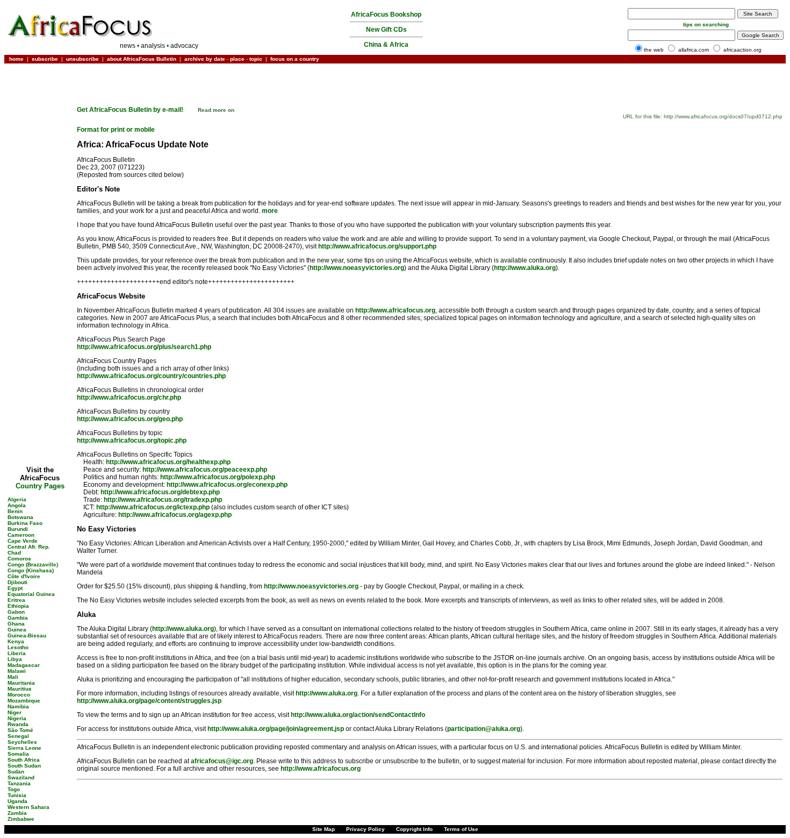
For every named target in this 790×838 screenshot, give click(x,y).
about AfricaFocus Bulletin (141, 59)
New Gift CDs (386, 29)
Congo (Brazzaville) (33, 564)
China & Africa (386, 44)
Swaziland (21, 777)
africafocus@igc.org (222, 761)
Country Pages (40, 486)
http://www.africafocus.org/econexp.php (227, 484)
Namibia (18, 706)
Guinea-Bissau (27, 635)
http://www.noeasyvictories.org (357, 268)
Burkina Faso (25, 523)
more (270, 211)
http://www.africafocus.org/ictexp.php (153, 507)
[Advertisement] (40, 98)
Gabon (16, 612)
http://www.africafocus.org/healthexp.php (168, 462)
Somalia (18, 754)
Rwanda (18, 724)
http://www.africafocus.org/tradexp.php (163, 499)
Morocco (19, 695)
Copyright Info (414, 829)
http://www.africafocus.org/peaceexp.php (204, 469)
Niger (14, 712)
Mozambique (24, 701)
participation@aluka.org (483, 729)
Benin (15, 511)
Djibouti (17, 582)
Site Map (323, 829)
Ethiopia (18, 606)
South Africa (24, 760)
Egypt (15, 588)
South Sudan (24, 766)
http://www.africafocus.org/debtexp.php (160, 492)
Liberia (17, 653)
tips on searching (706, 24)
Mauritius (20, 689)
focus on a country (294, 59)
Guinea (17, 630)
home (16, 59)
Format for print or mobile (116, 129)
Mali (13, 677)
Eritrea (16, 600)
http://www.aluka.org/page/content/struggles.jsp (149, 701)
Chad (14, 553)
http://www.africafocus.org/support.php (377, 246)
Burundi (18, 529)
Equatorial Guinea (31, 594)
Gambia (18, 618)
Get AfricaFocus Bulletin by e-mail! (131, 109)
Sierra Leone (24, 748)
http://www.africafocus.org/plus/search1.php (144, 347)
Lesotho (18, 647)
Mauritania (21, 683)
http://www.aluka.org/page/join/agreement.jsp (275, 729)
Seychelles (22, 742)
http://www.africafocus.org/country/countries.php (151, 376)
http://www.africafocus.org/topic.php (131, 440)
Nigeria (17, 718)
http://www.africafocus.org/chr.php (129, 397)
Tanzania (19, 783)
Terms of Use (461, 829)
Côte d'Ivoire (24, 576)
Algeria (17, 499)
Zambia (17, 813)
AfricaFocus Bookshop (386, 14)
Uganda (17, 801)
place (237, 59)
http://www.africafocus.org (395, 310)
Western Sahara (28, 807)
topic (255, 59)
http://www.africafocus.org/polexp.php (217, 477)
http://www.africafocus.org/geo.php (130, 419)
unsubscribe (82, 59)
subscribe (45, 59)
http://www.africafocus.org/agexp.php (175, 515)
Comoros (19, 559)
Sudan (16, 772)
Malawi (17, 671)
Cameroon (21, 535)
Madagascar (24, 665)
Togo (14, 789)
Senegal (18, 736)
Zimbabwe (21, 819)
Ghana (16, 624)
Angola (17, 505)
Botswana (20, 517)
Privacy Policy (365, 829)
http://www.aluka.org (525, 268)
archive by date (204, 59)
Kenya (16, 641)
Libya (15, 659)
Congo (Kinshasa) (31, 570)
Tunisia (17, 795)
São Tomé (20, 730)
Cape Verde (23, 541)
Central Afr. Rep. (29, 547)
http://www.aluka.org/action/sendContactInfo (358, 715)
